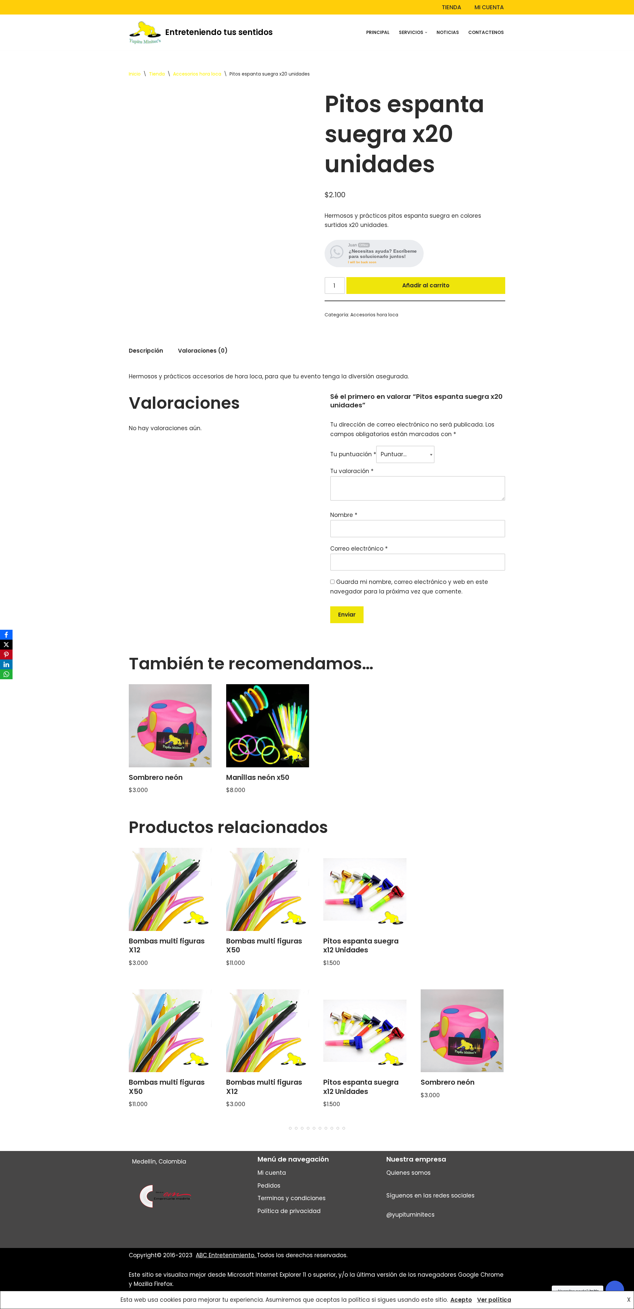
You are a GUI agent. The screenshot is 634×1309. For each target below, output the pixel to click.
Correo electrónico (359, 549)
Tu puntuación (353, 454)
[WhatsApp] (6, 674)
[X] (6, 645)
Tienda (451, 7)
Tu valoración (351, 471)
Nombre (343, 515)
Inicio (135, 74)
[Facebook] (6, 635)
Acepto (461, 1300)
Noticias (448, 32)
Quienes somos (408, 1173)
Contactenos (486, 32)
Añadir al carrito (425, 285)
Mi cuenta (489, 7)
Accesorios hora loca (197, 74)
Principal (378, 32)
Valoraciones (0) (203, 351)
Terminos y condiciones (292, 1198)
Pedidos (269, 1186)
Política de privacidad (289, 1211)
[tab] (146, 351)
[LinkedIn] (6, 664)
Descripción (146, 351)
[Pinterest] (6, 654)
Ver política (494, 1300)
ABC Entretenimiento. (226, 1255)
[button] (426, 32)
